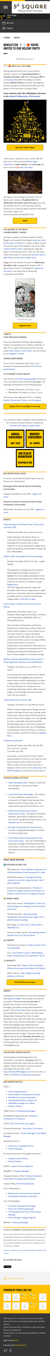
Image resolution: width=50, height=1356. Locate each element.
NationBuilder (20, 1345)
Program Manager (21, 1171)
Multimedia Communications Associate (24, 1193)
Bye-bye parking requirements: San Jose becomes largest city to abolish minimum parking (26, 917)
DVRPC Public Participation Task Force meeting (23, 556)
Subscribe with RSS (16, 1278)
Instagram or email (16, 354)
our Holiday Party (11, 80)
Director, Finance (15, 1106)
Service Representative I (18, 1091)
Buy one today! (26, 167)
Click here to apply (27, 599)
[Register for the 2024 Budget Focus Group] (25, 406)
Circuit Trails (20, 1010)
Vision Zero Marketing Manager (21, 1209)
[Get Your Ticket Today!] (25, 147)
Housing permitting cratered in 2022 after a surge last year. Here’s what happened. (25, 880)
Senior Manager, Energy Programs (22, 1217)
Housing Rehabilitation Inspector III (22, 1100)
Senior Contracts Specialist (22, 1166)
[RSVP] (25, 221)
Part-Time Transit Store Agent (23, 1123)
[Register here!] (25, 325)
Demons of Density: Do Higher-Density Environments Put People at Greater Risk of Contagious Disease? (26, 891)
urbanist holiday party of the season (24, 96)
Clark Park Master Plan (17, 783)
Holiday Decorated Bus (13, 740)
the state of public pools (26, 257)
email (15, 1340)
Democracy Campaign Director (21, 1146)
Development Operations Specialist (22, 1196)
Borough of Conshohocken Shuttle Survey (25, 827)
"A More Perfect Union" (13, 249)
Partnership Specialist (25, 1184)
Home (7, 37)
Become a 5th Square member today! (25, 425)
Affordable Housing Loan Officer (21, 1103)
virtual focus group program (26, 379)
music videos (27, 351)
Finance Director (15, 1161)
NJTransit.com (14, 822)
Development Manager (26, 1111)
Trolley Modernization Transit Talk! (18, 700)
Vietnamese (15, 400)
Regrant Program (15, 998)
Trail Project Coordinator (33, 1128)
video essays (14, 351)
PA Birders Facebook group (22, 1075)
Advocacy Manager (20, 1222)
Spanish (7, 400)
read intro (12, 909)
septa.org (37, 768)
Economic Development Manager (22, 1206)
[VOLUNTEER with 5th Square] (25, 982)
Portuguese (36, 400)
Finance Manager (15, 1149)
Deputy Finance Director (18, 1158)
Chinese (24, 400)
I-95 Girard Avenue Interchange (20, 794)
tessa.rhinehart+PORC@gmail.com (18, 1072)
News (17, 37)
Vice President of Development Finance (24, 1094)
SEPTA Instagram (14, 770)
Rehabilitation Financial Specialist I (22, 1097)
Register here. (12, 584)
